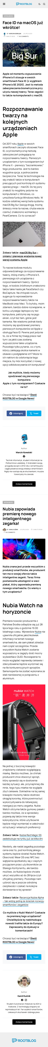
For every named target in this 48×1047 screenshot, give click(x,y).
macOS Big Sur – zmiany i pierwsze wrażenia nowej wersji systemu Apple (22, 256)
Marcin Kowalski (24, 452)
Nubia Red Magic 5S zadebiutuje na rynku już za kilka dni (23, 836)
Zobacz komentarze (24, 484)
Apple (20, 143)
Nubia (38, 631)
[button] (4, 4)
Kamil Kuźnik (24, 996)
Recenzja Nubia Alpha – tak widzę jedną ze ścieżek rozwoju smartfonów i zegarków (23, 901)
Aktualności (8, 16)
